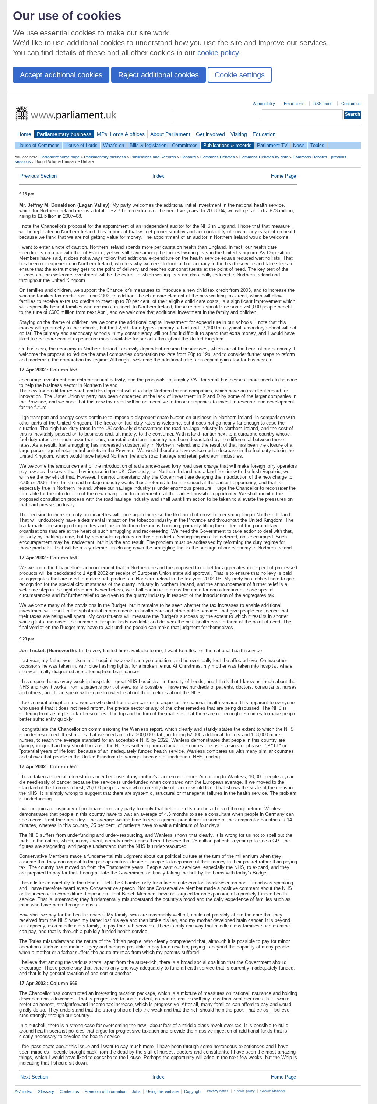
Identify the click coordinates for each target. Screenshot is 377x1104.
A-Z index (23, 1091)
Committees (185, 145)
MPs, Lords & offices (121, 134)
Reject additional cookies (158, 75)
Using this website (162, 1091)
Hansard (188, 157)
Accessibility (264, 103)
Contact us (351, 103)
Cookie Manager (272, 1091)
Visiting (238, 134)
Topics (317, 145)
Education (264, 134)
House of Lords (81, 145)
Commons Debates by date (263, 157)
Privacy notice (218, 1091)
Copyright (192, 1091)
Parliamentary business (64, 134)
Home (24, 134)
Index (158, 176)
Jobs (136, 1091)
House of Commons (38, 145)
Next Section (34, 1077)
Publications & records (227, 145)
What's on (113, 145)
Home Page (283, 176)
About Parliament (170, 134)
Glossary (46, 1091)
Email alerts (294, 103)
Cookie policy (244, 1091)
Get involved (210, 134)
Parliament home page (60, 157)
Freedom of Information (105, 1091)
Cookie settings (240, 75)
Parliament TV (272, 145)
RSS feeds (322, 103)
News (299, 145)
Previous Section (38, 176)
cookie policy (218, 53)
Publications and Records (153, 157)
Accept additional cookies (61, 75)
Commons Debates (217, 157)
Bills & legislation (148, 145)
